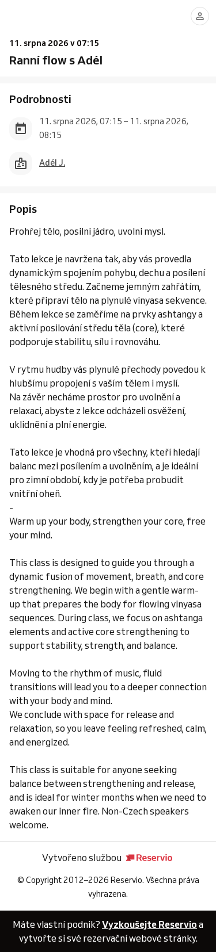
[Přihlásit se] (200, 16)
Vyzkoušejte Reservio (149, 924)
